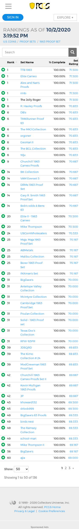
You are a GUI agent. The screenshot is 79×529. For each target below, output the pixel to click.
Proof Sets (28, 41)
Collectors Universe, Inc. (53, 502)
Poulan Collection (32, 313)
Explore (65, 17)
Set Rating (73, 62)
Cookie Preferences (52, 511)
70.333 (73, 233)
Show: (9, 469)
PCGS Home (52, 506)
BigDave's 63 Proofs (33, 415)
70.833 (73, 106)
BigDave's (26, 279)
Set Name (27, 62)
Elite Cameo (28, 76)
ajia (22, 457)
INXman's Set (29, 273)
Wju (22, 155)
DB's (23, 112)
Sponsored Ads (39, 527)
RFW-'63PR (27, 341)
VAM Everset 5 (29, 178)
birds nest (27, 421)
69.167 (74, 444)
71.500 (73, 70)
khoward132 (28, 402)
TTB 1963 (26, 70)
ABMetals (26, 250)
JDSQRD (26, 347)
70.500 (73, 216)
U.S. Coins (9, 41)
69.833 (73, 347)
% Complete (57, 62)
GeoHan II (26, 142)
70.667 (73, 161)
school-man (28, 438)
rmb (23, 93)
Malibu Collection (32, 256)
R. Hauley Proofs (31, 106)
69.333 (73, 415)
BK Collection (29, 172)
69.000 (73, 457)
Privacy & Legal (24, 511)
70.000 (73, 279)
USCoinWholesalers (33, 233)
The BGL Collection (33, 148)
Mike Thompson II (32, 444)
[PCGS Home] (39, 6)
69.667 (73, 375)
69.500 (73, 402)
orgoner (25, 135)
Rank (10, 62)
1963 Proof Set (50, 41)
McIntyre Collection (33, 296)
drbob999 (27, 408)
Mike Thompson (31, 226)
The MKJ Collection (33, 129)
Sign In (13, 17)
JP (22, 396)
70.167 (74, 239)
